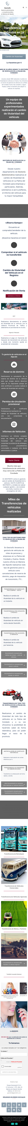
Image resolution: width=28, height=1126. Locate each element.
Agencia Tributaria (14, 332)
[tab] (14, 589)
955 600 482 (4, 1037)
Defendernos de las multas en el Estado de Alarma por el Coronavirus (10, 997)
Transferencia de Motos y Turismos (14, 929)
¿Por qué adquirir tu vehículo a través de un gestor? (14, 211)
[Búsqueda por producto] (23, 7)
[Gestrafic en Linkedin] (9, 1110)
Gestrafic (7, 8)
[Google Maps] (9, 1105)
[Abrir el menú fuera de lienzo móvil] (26, 7)
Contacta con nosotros (9, 1072)
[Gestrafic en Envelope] (14, 1110)
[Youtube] (19, 1105)
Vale (13, 1123)
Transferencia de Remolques (14, 854)
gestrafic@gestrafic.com (14, 1093)
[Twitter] (14, 1105)
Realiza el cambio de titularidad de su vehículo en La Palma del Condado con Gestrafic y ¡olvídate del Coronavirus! (14, 810)
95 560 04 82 (16, 1091)
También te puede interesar (14, 974)
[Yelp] (24, 1105)
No (16, 1123)
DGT (14, 316)
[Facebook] (4, 1105)
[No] (26, 1120)
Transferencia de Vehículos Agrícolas (14, 897)
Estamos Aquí (14, 1082)
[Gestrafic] (7, 3)
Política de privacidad (16, 1121)
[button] (14, 655)
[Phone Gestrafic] (19, 1110)
